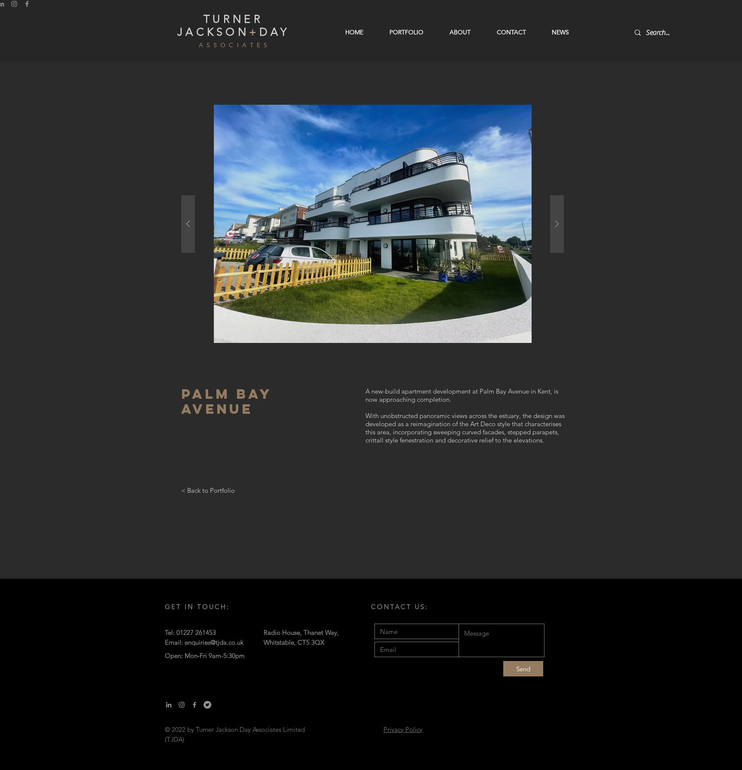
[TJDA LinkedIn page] (169, 705)
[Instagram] (14, 4)
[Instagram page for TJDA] (182, 705)
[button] (372, 224)
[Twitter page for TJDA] (207, 705)
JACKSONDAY (233, 31)
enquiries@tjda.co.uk (214, 642)
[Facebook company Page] (194, 705)
